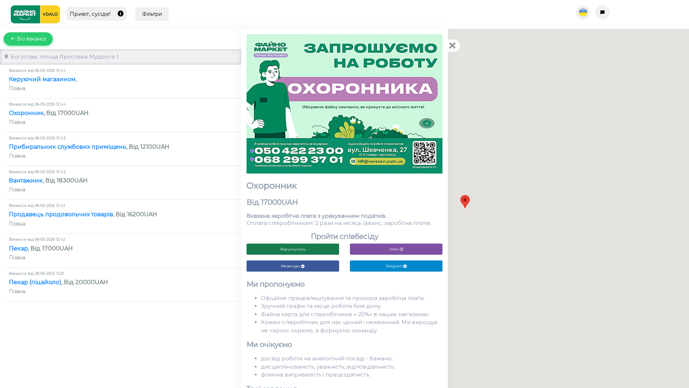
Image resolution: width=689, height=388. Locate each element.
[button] (465, 201)
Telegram (394, 266)
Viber (394, 249)
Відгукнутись (292, 249)
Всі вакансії (30, 39)
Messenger (290, 266)
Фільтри (152, 14)
